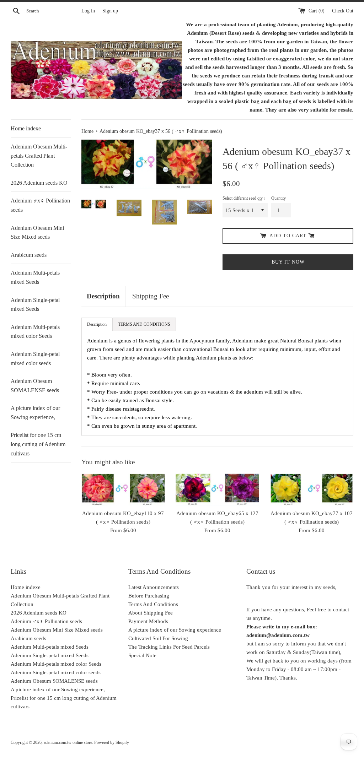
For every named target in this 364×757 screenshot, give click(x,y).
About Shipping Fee (150, 613)
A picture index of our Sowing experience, (35, 412)
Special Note (142, 655)
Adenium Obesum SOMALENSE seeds (35, 385)
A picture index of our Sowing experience (174, 630)
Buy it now (288, 262)
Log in (88, 10)
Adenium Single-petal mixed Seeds (35, 304)
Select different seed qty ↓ (244, 198)
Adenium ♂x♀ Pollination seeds (40, 205)
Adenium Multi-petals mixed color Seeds (35, 331)
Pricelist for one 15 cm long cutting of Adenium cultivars (38, 444)
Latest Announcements (153, 587)
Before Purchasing (148, 596)
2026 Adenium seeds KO (39, 183)
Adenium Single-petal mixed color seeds (35, 358)
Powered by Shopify (111, 742)
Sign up (110, 10)
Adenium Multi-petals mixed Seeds (35, 277)
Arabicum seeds (29, 255)
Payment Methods (148, 621)
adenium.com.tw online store (68, 742)
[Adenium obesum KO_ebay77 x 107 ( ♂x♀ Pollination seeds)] (311, 489)
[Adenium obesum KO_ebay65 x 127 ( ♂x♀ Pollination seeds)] (217, 489)
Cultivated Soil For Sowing (158, 638)
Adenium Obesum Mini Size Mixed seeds (37, 232)
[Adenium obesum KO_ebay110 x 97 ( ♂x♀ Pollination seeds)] (123, 489)
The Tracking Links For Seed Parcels (169, 647)
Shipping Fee (150, 296)
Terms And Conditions (153, 604)
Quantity (278, 198)
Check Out (342, 10)
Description (103, 296)
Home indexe (26, 128)
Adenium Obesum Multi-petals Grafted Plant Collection (39, 156)
